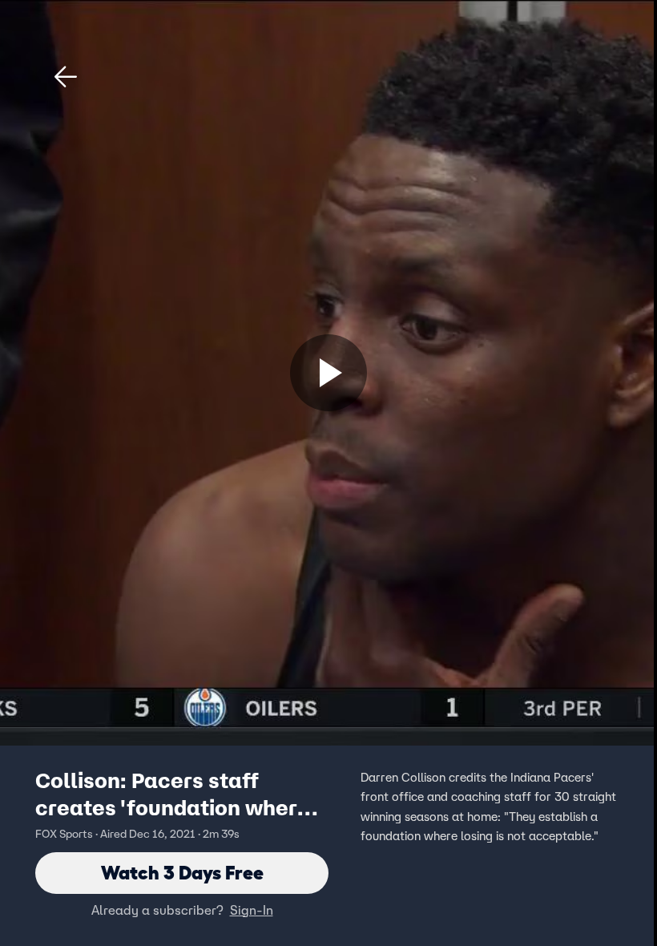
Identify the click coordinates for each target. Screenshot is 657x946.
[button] (66, 77)
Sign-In (251, 910)
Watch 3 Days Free (182, 872)
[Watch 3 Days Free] (328, 372)
